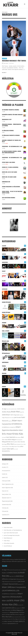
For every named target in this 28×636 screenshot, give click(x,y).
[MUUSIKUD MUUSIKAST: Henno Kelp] (23, 295)
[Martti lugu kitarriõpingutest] (11, 347)
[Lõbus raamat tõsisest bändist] (11, 266)
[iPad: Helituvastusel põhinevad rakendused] (23, 369)
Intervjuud (4, 58)
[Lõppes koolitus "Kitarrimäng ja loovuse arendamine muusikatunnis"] (17, 335)
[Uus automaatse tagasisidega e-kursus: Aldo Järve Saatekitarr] (17, 317)
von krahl (16, 449)
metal (6, 439)
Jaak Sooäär (17, 417)
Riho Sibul (10, 444)
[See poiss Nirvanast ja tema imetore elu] (5, 266)
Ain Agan (4, 409)
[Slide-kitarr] (23, 326)
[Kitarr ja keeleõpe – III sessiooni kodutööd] (17, 275)
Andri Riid (15, 411)
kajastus (10, 420)
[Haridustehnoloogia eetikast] (17, 307)
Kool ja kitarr (5, 331)
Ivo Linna (12, 417)
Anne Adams (6, 63)
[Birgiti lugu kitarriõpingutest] (5, 347)
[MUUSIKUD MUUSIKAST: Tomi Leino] (5, 295)
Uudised (4, 386)
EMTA (12, 415)
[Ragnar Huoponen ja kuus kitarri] (11, 326)
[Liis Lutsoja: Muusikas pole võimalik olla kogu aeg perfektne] (23, 284)
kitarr (14, 420)
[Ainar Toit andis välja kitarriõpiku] (11, 307)
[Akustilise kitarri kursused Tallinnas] (23, 317)
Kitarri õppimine (6, 312)
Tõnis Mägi (11, 446)
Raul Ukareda (21, 441)
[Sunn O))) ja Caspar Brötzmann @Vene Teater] (5, 284)
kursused (4, 437)
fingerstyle (16, 415)
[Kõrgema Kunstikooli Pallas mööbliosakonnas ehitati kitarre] (5, 326)
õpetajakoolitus (6, 451)
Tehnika (4, 366)
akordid (8, 409)
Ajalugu (4, 246)
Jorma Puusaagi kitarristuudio (11, 535)
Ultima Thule (17, 446)
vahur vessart (9, 621)
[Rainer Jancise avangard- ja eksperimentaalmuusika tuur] (5, 379)
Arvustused (5, 262)
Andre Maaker (21, 409)
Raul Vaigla (4, 444)
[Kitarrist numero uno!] (17, 266)
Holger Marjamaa (6, 417)
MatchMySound (8, 538)
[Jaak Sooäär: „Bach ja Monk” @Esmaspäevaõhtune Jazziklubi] (11, 284)
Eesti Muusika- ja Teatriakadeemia (13, 530)
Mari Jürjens (18, 437)
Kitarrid (4, 322)
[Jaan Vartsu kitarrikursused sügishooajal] (11, 317)
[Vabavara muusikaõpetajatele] (11, 335)
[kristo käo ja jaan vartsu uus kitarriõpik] (5, 317)
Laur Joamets (10, 437)
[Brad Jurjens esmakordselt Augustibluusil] (5, 392)
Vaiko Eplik (10, 449)
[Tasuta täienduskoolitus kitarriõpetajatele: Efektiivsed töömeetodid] (5, 307)
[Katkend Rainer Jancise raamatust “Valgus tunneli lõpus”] (11, 249)
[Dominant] (11, 357)
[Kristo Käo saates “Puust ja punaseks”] (23, 258)
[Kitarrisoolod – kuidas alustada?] (17, 347)
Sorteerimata (5, 362)
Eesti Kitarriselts (8, 527)
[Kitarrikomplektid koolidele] (23, 275)
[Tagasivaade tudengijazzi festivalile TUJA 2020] (17, 379)
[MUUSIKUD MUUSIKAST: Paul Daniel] (11, 295)
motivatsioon (19, 439)
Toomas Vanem (5, 446)
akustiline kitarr (13, 409)
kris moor (7, 433)
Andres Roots (6, 412)
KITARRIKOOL (17, 424)
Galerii (3, 281)
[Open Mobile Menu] (24, 4)
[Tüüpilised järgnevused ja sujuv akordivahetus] (5, 357)
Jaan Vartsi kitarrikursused (11, 532)
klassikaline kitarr (16, 430)
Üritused (4, 373)
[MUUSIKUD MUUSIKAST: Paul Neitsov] (17, 295)
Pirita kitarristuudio (9, 543)
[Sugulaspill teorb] (5, 369)
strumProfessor (8, 546)
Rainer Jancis (14, 441)
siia (25, 561)
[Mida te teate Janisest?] (23, 266)
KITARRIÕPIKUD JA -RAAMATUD (9, 427)
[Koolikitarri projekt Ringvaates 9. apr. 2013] (11, 275)
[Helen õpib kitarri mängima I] (23, 347)
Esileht (3, 271)
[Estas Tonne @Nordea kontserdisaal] (17, 284)
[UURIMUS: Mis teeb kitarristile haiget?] (17, 258)
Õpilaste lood (5, 341)
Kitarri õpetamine (6, 302)
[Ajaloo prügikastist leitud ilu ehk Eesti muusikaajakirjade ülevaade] (17, 249)
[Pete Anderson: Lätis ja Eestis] (5, 249)
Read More (4, 72)
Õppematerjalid (6, 353)
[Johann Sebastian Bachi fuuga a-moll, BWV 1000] (23, 357)
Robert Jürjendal (17, 444)
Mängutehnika (6, 442)
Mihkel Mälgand (12, 439)
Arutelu (4, 254)
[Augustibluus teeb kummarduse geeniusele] (11, 379)
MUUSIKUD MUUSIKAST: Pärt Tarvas (14, 60)
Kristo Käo (17, 433)
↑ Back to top (14, 634)
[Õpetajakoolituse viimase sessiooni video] (23, 335)
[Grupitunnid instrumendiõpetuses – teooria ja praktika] (23, 307)
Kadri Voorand (11, 584)
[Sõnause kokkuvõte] (11, 258)
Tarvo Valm (23, 444)
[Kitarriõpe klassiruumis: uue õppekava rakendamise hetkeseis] (5, 275)
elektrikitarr (6, 415)
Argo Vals (22, 412)
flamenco (21, 414)
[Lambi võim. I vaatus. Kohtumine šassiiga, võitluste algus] (17, 369)
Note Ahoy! (7, 540)
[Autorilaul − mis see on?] (17, 357)
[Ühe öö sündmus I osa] (23, 249)
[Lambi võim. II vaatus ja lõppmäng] (11, 369)
